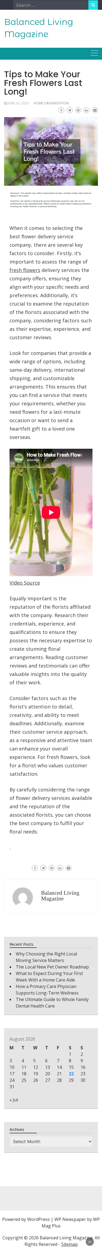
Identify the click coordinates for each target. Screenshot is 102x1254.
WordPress (38, 1219)
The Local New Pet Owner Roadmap (52, 967)
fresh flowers (25, 270)
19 (35, 1074)
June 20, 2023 (18, 103)
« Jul (14, 1100)
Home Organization (51, 103)
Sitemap (69, 1244)
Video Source (25, 582)
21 (59, 1074)
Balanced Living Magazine (60, 896)
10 (12, 1067)
